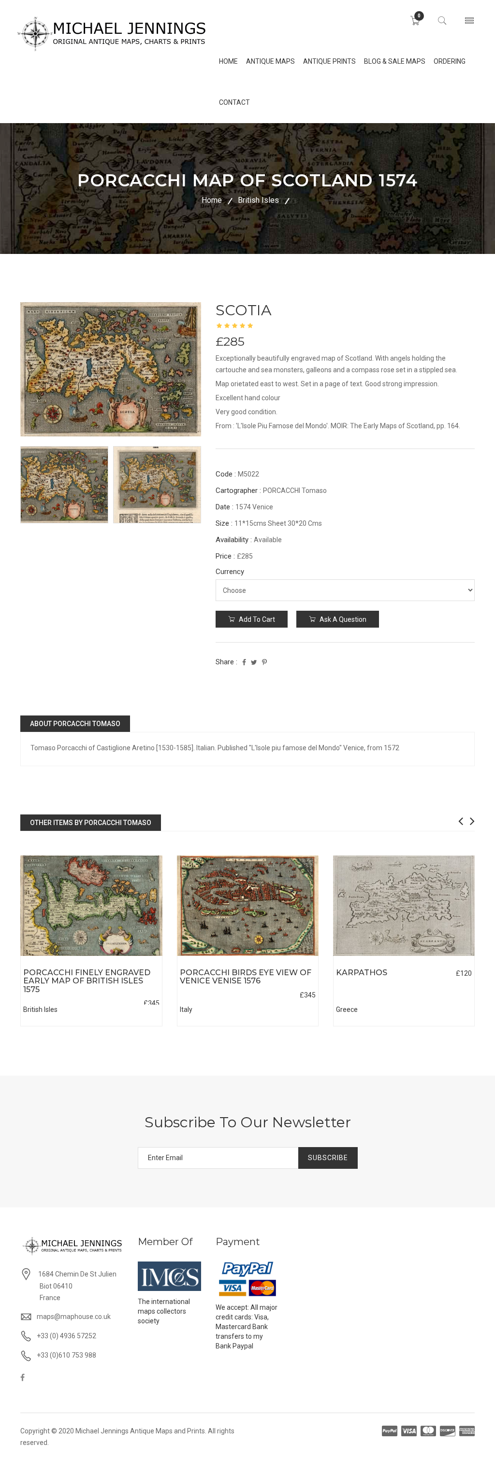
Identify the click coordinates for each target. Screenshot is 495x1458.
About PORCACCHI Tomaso (75, 724)
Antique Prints (329, 61)
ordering (450, 61)
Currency (230, 571)
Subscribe (328, 1158)
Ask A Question (342, 619)
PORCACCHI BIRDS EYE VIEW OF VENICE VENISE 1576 (245, 977)
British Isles (258, 200)
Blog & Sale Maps (394, 61)
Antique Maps (270, 61)
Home (212, 200)
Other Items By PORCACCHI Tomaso (90, 823)
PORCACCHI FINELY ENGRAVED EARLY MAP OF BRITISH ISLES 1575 (86, 981)
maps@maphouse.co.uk (74, 1316)
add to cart (256, 619)
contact (234, 102)
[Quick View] (91, 905)
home (228, 61)
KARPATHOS (361, 972)
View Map (133, 956)
